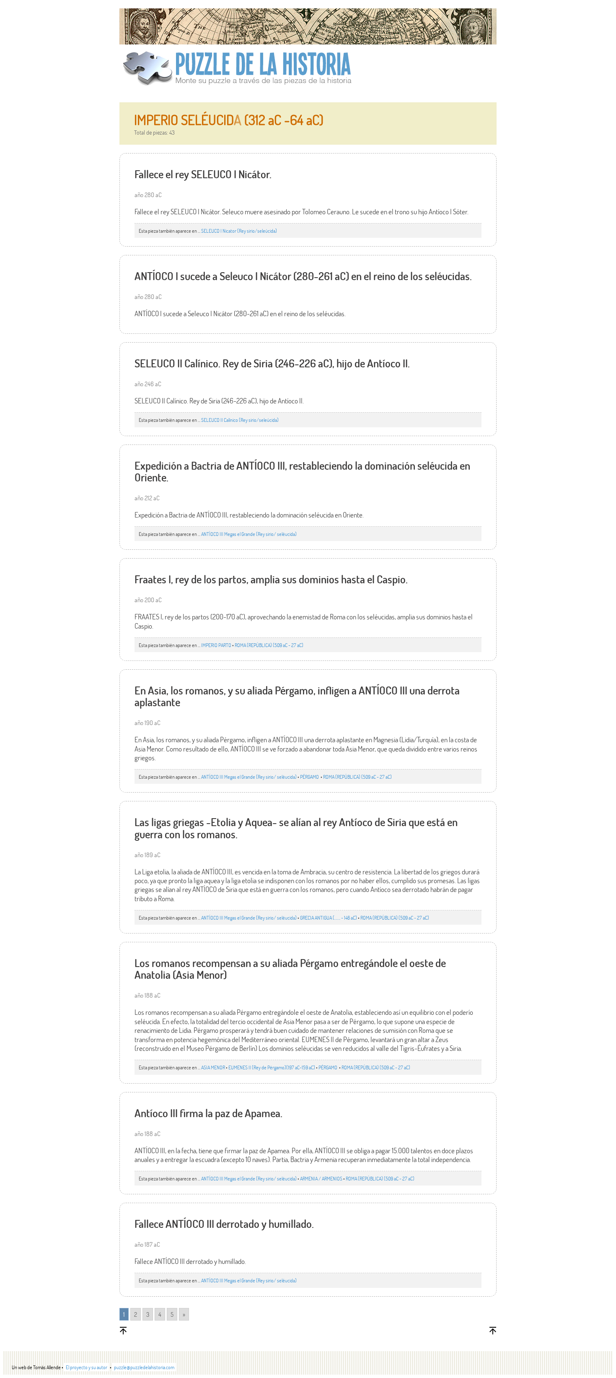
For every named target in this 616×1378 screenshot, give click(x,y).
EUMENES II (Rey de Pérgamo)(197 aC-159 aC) (271, 1067)
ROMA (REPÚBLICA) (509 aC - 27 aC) (269, 645)
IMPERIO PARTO (216, 645)
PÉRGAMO (310, 776)
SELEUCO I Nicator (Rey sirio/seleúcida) (239, 230)
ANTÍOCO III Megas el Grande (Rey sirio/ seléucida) (249, 533)
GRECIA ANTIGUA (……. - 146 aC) (328, 917)
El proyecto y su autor (86, 1367)
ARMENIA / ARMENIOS (321, 1178)
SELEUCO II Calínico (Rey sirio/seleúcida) (240, 419)
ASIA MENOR (213, 1067)
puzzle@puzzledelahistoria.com (144, 1367)
